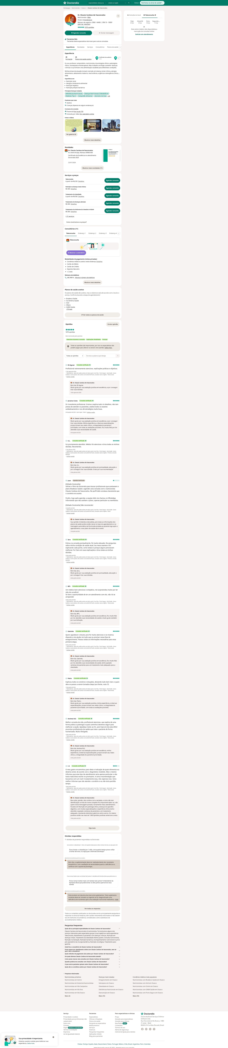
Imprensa (66, 1032)
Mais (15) (102, 996)
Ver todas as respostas (92, 909)
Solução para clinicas (122, 1021)
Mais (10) (136, 996)
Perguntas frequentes (96, 1032)
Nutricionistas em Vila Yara (74, 990)
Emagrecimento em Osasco (108, 980)
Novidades (80, 47)
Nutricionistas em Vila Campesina (76, 986)
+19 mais (69, 309)
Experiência (70, 47)
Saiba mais (30, 1043)
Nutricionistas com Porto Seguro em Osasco (148, 993)
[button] (92, 928)
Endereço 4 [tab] (113, 233)
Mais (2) (67, 996)
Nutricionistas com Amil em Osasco (145, 983)
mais (66, 75)
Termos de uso (120, 1028)
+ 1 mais (69, 272)
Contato (66, 1025)
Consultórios (100, 47)
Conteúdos (118, 1025)
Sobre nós (66, 1023)
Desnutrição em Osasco (107, 993)
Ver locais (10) (78, 112)
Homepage (66, 8)
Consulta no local (134, 15)
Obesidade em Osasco (106, 986)
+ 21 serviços (70, 216)
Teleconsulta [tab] (70, 233)
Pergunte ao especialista (97, 1023)
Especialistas (93, 1017)
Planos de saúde (112, 47)
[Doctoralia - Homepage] (74, 3)
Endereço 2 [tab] (92, 233)
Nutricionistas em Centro (73, 980)
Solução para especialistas (124, 1019)
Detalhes (81, 181)
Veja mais (96, 828)
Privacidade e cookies (70, 1017)
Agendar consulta (112, 180)
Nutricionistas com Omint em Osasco (145, 986)
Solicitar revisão (70, 377)
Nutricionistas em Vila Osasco (75, 993)
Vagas (72, 1028)
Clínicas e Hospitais (95, 1019)
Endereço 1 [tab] (82, 233)
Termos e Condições (70, 1030)
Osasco (83, 8)
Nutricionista (76, 8)
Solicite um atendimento (144, 34)
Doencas (92, 1030)
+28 (108, 96)
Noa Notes (120, 1023)
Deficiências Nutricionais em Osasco (111, 990)
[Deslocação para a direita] (120, 47)
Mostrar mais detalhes (93, 140)
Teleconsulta (148, 15)
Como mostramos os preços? (76, 222)
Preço (117, 1017)
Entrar (136, 3)
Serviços (90, 47)
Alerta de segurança (122, 1030)
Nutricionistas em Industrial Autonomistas (79, 983)
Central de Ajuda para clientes (125, 1032)
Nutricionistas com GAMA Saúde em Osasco (147, 990)
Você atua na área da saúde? (151, 3)
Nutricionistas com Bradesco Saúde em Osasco (149, 980)
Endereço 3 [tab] (103, 233)
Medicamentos (94, 1025)
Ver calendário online (87, 114)
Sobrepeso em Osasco (106, 983)
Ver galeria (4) (71, 134)
